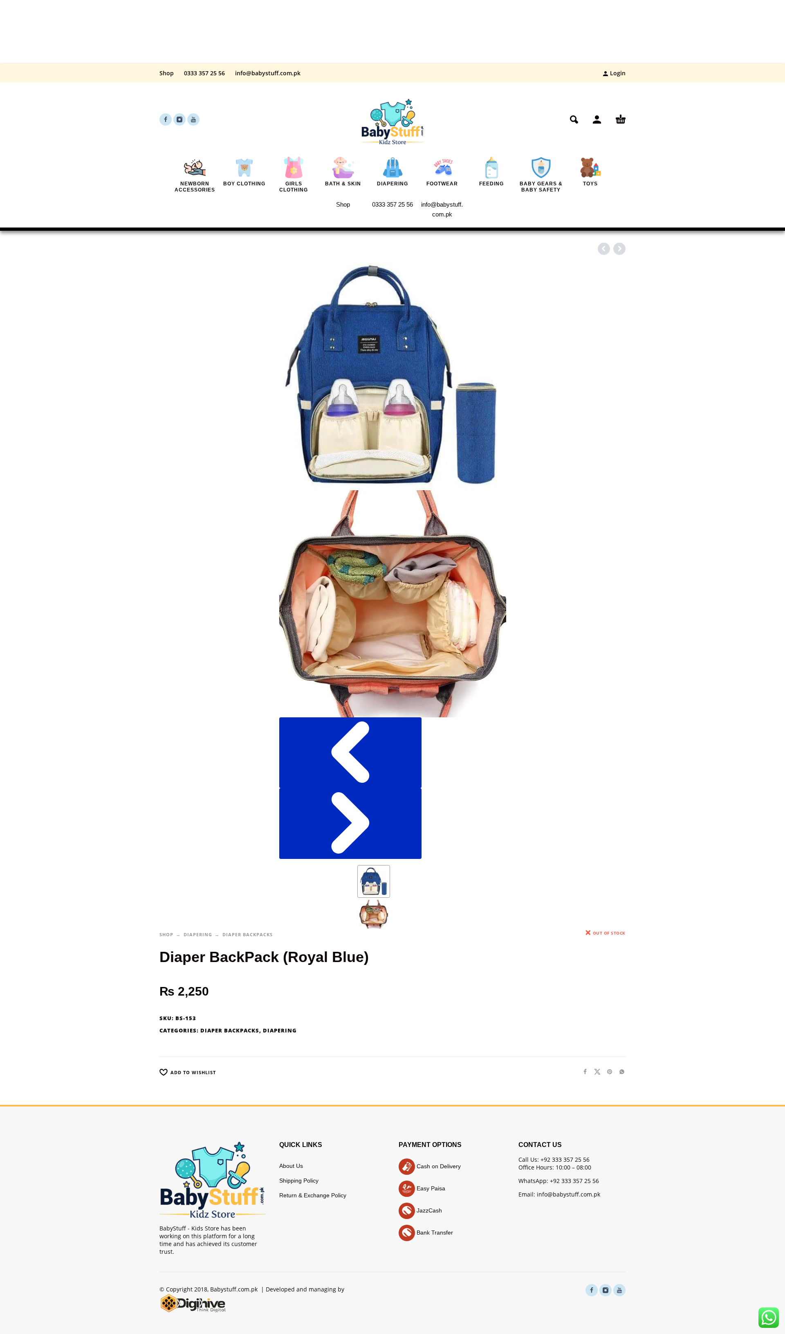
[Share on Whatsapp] (619, 1071)
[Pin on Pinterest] (607, 1071)
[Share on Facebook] (582, 1071)
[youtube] (193, 119)
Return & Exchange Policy (312, 1195)
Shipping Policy (298, 1180)
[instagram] (179, 119)
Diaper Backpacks (247, 934)
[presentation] (350, 752)
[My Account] (597, 119)
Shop (166, 73)
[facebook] (165, 119)
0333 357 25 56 (204, 73)
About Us (291, 1166)
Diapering (198, 934)
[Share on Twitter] (595, 1071)
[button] (574, 119)
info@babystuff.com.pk (268, 73)
